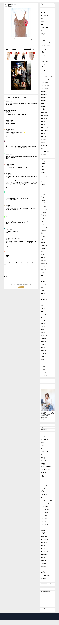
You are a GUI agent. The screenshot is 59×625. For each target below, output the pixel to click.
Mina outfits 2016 (43, 550)
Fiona (7, 153)
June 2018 (42, 200)
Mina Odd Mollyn (43, 112)
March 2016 (42, 241)
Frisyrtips (42, 148)
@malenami (42, 610)
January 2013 (43, 297)
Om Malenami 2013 (44, 91)
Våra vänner (43, 106)
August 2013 (42, 287)
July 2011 (42, 324)
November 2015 (43, 247)
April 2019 (42, 185)
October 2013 (43, 284)
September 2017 (43, 214)
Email (22, 276)
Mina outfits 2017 (43, 127)
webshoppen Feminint (27, 49)
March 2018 (42, 205)
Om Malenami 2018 (44, 99)
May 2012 (42, 309)
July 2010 (42, 342)
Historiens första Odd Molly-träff (46, 76)
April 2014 (42, 275)
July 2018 (42, 199)
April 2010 (42, 347)
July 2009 (42, 360)
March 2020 (42, 172)
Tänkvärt (42, 39)
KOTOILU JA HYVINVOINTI (44, 45)
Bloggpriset (42, 66)
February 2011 (43, 332)
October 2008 (43, 374)
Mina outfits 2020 (43, 556)
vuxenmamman (9, 120)
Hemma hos (43, 25)
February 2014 (43, 278)
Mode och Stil (43, 1)
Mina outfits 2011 (43, 118)
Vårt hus (42, 30)
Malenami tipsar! (43, 149)
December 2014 (43, 263)
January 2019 (43, 190)
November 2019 (43, 178)
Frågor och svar (43, 73)
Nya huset (52, 1)
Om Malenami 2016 (44, 96)
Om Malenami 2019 (44, 100)
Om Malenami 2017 (44, 97)
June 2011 (42, 326)
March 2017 (42, 223)
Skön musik (42, 37)
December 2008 (43, 371)
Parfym (42, 152)
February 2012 (43, 314)
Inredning (38, 1)
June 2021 (42, 166)
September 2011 (43, 321)
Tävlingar (42, 103)
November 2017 (43, 211)
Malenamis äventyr (44, 16)
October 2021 (43, 163)
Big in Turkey (43, 12)
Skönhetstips (43, 154)
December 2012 (43, 299)
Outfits (48, 1)
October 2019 (43, 179)
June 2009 (42, 362)
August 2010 (42, 341)
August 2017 (42, 215)
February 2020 (43, 173)
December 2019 (43, 176)
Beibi (41, 63)
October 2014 (43, 266)
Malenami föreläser (44, 78)
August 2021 (42, 164)
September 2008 (43, 375)
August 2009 (43, 359)
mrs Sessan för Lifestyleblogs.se (11, 238)
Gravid (42, 75)
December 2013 (43, 281)
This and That (43, 105)
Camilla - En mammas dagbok (11, 228)
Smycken (42, 54)
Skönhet (42, 147)
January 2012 (43, 315)
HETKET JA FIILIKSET (43, 447)
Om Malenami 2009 (44, 85)
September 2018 (43, 196)
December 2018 (43, 191)
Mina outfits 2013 (43, 121)
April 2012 (42, 311)
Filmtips (42, 34)
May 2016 (42, 238)
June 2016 (42, 236)
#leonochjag (43, 60)
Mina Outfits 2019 (43, 130)
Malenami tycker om (44, 79)
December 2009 (43, 353)
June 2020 (42, 169)
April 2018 (42, 203)
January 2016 (43, 244)
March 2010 (42, 348)
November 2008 (43, 372)
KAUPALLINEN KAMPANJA (44, 43)
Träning (42, 40)
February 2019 (43, 188)
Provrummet (22, 50)
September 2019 (43, 181)
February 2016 (43, 242)
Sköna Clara (15, 48)
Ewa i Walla (42, 109)
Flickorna (42, 21)
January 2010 (43, 351)
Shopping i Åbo (43, 136)
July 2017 (42, 217)
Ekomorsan (8, 173)
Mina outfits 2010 (43, 541)
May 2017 (42, 220)
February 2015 (43, 260)
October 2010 (43, 338)
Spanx (7, 49)
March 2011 (42, 330)
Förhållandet (43, 72)
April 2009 (42, 365)
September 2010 (43, 339)
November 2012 (43, 300)
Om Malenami (33, 1)
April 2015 (42, 257)
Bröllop (42, 67)
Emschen (7, 205)
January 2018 (43, 208)
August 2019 (42, 182)
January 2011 (42, 333)
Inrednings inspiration (44, 27)
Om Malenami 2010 (44, 87)
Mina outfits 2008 (43, 538)
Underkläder (43, 142)
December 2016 (43, 227)
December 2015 (43, 245)
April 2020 (42, 170)
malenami (45, 417)
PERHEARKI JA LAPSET (44, 145)
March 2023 (42, 161)
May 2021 (42, 167)
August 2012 (42, 305)
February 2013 (43, 296)
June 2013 (42, 290)
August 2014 (42, 269)
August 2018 (42, 197)
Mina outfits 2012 (43, 544)
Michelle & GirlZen (9, 129)
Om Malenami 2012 (44, 90)
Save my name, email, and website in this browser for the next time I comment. (21, 284)
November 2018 (43, 193)
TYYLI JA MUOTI (43, 156)
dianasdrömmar (9, 164)
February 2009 (43, 368)
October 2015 (43, 248)
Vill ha (42, 143)
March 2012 (42, 312)
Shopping (42, 51)
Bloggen (42, 64)
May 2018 (42, 202)
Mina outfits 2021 (43, 133)
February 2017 (43, 224)
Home (23, 1)
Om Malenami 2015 (44, 94)
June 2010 (42, 344)
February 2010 (43, 350)
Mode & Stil (42, 49)
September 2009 (43, 357)
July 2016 (42, 235)
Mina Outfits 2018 (43, 553)
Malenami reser (43, 13)
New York (42, 18)
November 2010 (43, 336)
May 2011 (42, 327)
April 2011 (42, 329)
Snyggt (42, 55)
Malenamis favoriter (44, 151)
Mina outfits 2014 (43, 547)
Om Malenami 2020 (44, 102)
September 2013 (43, 285)
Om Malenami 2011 (44, 88)
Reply (7, 105)
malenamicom (46, 419)
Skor (41, 52)
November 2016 (43, 229)
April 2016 (42, 239)
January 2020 (43, 175)
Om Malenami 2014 (44, 93)
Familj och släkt (43, 70)
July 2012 (42, 306)
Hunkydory (42, 535)
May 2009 (42, 363)
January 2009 (43, 369)
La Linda (7, 100)
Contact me (27, 1)
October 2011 (43, 320)
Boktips (42, 33)
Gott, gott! (42, 36)
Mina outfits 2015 (43, 124)
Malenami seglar (43, 15)
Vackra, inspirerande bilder (45, 42)
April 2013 (42, 293)
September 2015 (43, 250)
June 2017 (42, 218)
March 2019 (42, 187)
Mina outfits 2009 (43, 115)
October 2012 (43, 302)
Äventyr (42, 435)
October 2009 (43, 356)
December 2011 (43, 317)
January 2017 (43, 226)
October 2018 (43, 194)
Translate (43, 584)
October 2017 (43, 212)
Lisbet (7, 216)
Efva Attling (42, 48)
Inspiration (42, 456)
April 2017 (42, 221)
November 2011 (43, 318)
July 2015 (42, 253)
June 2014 (42, 272)
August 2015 (42, 251)
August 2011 (42, 323)
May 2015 (42, 256)
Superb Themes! (13, 619)
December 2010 (43, 335)
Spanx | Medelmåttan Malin (12, 110)
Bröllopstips (43, 68)
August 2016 (42, 233)
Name (5, 276)
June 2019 (42, 184)
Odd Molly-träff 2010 (44, 82)
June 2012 (42, 308)
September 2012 (43, 303)
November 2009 (43, 354)
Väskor (42, 57)
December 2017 (43, 209)
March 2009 (42, 366)
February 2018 (43, 206)
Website (5, 280)
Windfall (42, 19)
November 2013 (43, 282)
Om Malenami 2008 (44, 84)
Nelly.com (14, 49)
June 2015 (42, 254)
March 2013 (42, 294)
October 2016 (43, 230)
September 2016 (43, 232)
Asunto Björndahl (43, 61)
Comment (6, 264)
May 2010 (42, 345)
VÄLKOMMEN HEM (9, 251)
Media (42, 81)
